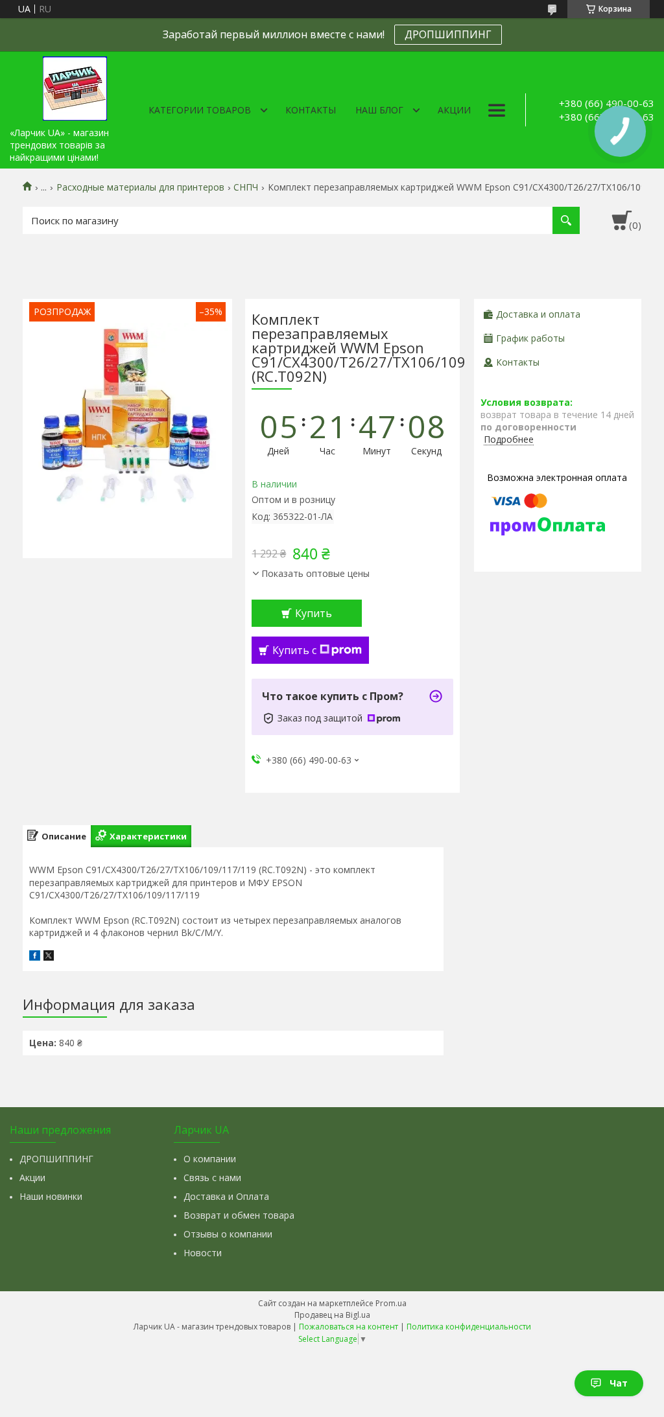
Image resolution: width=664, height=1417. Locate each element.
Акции (454, 110)
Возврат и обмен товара (239, 1215)
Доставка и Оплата (226, 1196)
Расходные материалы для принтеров (140, 187)
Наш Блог (379, 110)
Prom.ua (391, 1303)
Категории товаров (199, 110)
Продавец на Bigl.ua (332, 1314)
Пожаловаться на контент (348, 1326)
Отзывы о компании (228, 1234)
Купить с (294, 650)
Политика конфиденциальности (469, 1326)
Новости (203, 1253)
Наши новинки (50, 1196)
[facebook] (34, 957)
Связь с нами (212, 1177)
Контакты (310, 110)
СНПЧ (245, 187)
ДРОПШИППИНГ (448, 34)
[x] (48, 957)
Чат (619, 1383)
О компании (210, 1159)
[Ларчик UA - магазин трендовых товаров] (74, 86)
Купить (313, 613)
